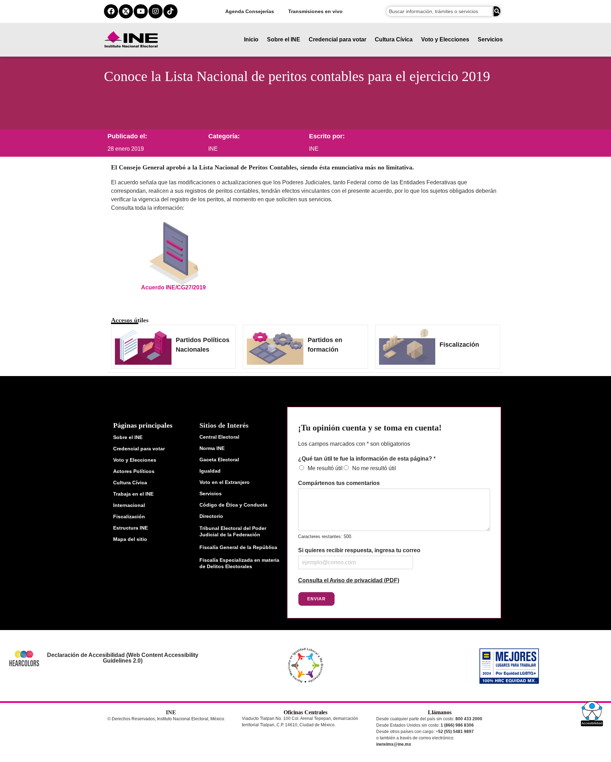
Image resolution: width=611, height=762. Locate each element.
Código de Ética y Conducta (233, 505)
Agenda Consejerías (249, 11)
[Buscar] (497, 11)
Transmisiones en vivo (315, 11)
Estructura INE (130, 528)
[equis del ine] (126, 11)
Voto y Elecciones (445, 39)
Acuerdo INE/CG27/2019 (173, 287)
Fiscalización (459, 344)
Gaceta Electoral (219, 459)
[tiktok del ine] (170, 11)
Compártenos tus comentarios (339, 483)
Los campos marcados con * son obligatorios (354, 444)
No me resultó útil (374, 468)
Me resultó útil (325, 468)
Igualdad (210, 471)
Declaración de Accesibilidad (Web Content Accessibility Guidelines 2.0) (122, 658)
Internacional (129, 505)
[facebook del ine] (111, 11)
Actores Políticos (134, 471)
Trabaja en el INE (133, 494)
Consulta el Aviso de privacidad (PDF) (348, 580)
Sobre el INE (283, 39)
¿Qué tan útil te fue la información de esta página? (367, 459)
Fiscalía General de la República (238, 547)
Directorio (211, 516)
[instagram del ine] (156, 11)
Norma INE (212, 448)
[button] (592, 714)
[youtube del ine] (141, 11)
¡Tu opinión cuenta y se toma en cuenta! (370, 427)
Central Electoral (219, 437)
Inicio (251, 39)
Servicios (490, 39)
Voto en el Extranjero (224, 482)
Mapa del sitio (130, 539)
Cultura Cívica (394, 39)
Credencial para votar (337, 39)
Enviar (316, 598)
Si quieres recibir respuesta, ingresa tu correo (359, 550)
